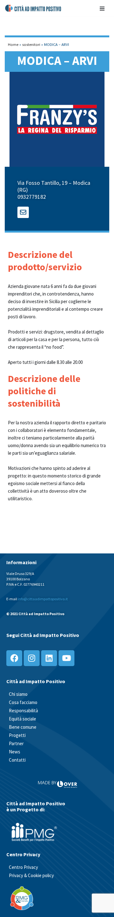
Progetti (17, 735)
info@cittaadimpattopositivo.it (43, 598)
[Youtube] (66, 658)
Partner (16, 743)
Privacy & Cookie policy (31, 875)
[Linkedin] (49, 658)
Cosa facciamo (23, 702)
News (14, 752)
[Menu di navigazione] (102, 8)
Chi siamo (18, 694)
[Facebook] (14, 658)
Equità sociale (22, 719)
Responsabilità (23, 711)
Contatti (17, 760)
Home (13, 44)
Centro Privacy (23, 867)
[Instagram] (32, 658)
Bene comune (22, 727)
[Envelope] (23, 212)
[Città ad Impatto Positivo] (33, 8)
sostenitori (31, 44)
